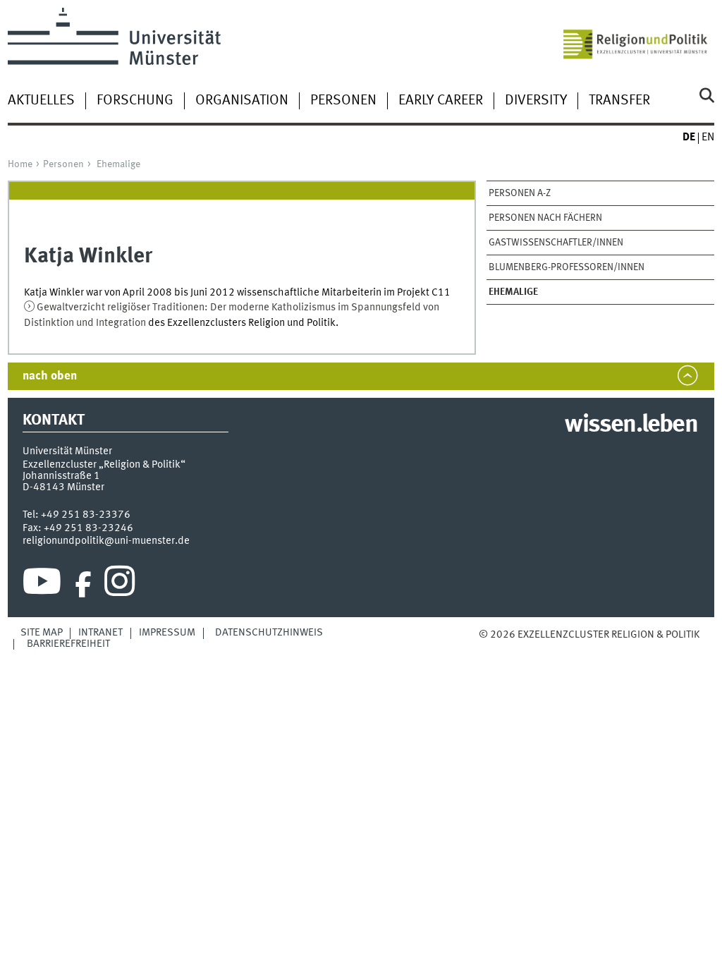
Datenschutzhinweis (269, 632)
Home (20, 164)
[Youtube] (42, 584)
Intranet (100, 632)
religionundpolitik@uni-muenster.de (106, 541)
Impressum (167, 632)
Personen (343, 101)
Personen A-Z (520, 193)
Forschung (135, 101)
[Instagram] (119, 584)
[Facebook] (83, 584)
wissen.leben (631, 425)
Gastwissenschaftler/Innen (556, 243)
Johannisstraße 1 (61, 476)
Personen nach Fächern (545, 218)
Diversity (536, 101)
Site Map (41, 632)
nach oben (50, 376)
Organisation (241, 101)
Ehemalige (118, 164)
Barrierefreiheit (68, 644)
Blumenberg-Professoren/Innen (566, 267)
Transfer (619, 101)
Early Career (440, 101)
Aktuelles (41, 101)
